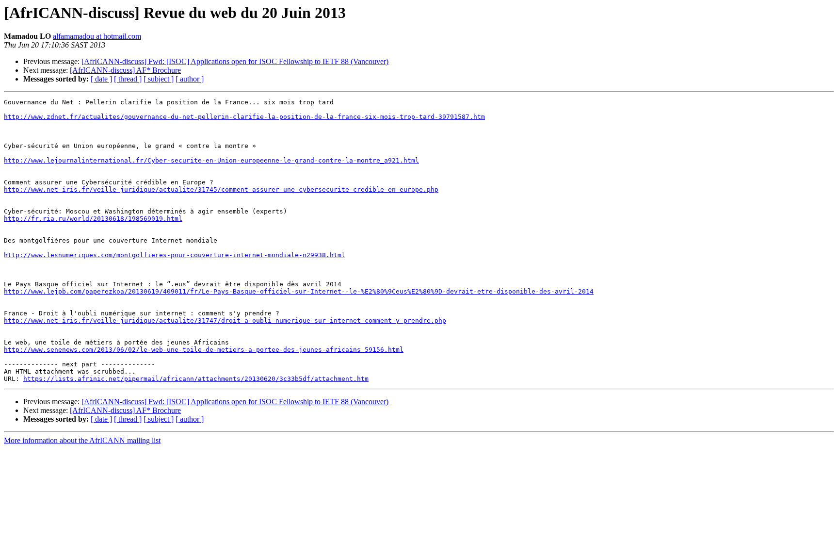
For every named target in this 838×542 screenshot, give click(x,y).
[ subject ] (159, 79)
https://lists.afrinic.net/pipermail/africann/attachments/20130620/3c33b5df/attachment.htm (196, 378)
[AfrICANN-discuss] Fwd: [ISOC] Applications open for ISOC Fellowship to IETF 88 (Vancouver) (234, 61)
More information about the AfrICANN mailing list (82, 440)
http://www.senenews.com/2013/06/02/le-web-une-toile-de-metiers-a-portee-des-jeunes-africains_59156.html (203, 349)
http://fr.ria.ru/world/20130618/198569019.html (93, 218)
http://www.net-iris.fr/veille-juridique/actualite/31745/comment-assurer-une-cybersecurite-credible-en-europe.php (221, 189)
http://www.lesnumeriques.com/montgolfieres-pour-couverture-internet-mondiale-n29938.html (174, 255)
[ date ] (101, 79)
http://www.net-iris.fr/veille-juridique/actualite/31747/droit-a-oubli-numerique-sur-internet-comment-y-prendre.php (225, 320)
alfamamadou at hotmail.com (97, 36)
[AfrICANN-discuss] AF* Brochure (125, 70)
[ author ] (190, 79)
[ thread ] (128, 79)
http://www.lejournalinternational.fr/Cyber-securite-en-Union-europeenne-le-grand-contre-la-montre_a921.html (211, 160)
